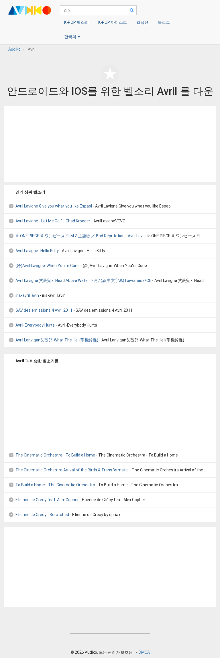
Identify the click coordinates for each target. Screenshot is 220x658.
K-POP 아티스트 (112, 22)
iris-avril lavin (27, 295)
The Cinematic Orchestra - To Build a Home (55, 455)
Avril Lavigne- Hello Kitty (37, 250)
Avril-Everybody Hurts (35, 325)
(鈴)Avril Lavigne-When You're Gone (47, 265)
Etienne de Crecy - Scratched (42, 514)
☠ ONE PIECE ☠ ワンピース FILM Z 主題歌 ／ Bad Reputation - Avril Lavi (79, 236)
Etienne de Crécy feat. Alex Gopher (47, 499)
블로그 (164, 22)
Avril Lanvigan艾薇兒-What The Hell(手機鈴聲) (56, 340)
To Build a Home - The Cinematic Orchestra (55, 485)
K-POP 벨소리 (76, 22)
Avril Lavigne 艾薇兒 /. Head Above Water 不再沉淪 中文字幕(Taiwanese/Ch (83, 280)
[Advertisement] (110, 144)
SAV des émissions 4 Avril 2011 (43, 310)
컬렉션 (142, 22)
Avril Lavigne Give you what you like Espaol (53, 206)
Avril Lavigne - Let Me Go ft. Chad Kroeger (52, 221)
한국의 (70, 36)
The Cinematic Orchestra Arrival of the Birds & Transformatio (72, 470)
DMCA (144, 652)
